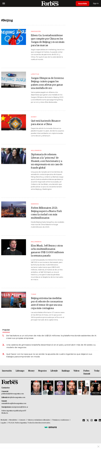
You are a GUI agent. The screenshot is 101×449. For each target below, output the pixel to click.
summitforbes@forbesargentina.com (13, 403)
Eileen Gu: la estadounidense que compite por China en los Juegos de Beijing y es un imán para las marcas (47, 40)
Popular (6, 330)
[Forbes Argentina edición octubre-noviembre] (83, 388)
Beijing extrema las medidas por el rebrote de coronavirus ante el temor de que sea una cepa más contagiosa (47, 303)
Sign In (96, 3)
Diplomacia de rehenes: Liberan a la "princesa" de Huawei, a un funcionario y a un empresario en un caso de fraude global (47, 161)
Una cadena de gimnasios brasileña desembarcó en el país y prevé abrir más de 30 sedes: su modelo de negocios (51, 346)
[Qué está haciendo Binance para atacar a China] (13, 122)
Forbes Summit (86, 372)
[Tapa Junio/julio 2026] (36, 388)
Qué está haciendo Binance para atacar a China (45, 122)
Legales (3, 423)
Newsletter (13, 420)
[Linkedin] (100, 420)
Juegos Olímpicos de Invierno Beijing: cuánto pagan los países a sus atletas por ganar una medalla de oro (47, 83)
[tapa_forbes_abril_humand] (48, 388)
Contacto (22, 420)
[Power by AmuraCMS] (50, 427)
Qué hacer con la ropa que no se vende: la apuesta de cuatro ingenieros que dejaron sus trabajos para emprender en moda (49, 355)
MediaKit (4, 420)
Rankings (66, 371)
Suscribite (82, 3)
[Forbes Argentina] (50, 3)
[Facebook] (84, 420)
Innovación (7, 371)
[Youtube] (95, 420)
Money (31, 371)
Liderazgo (20, 371)
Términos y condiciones (60, 420)
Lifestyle (54, 371)
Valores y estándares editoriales (39, 420)
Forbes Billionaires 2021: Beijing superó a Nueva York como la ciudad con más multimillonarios (46, 213)
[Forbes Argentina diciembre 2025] (72, 388)
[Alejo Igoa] (60, 388)
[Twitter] (87, 420)
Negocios (42, 371)
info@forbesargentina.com (16, 397)
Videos (76, 371)
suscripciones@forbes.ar (19, 407)
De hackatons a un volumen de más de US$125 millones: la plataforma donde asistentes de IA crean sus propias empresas (51, 336)
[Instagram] (92, 420)
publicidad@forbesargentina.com (12, 394)
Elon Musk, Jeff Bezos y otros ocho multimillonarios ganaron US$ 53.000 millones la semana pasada (47, 251)
